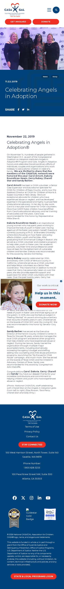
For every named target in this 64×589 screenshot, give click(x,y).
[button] (47, 293)
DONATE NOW (48, 304)
